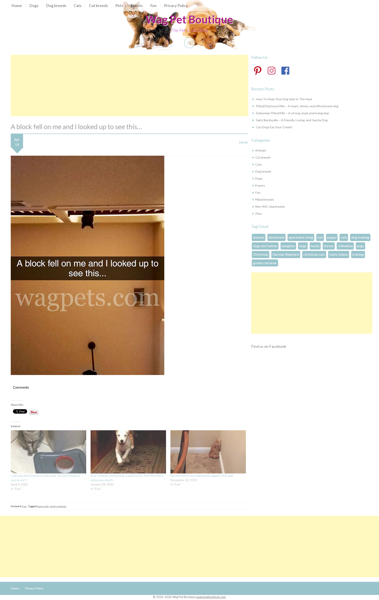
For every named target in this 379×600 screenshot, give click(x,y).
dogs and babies (265, 246)
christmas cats (314, 254)
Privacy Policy (176, 5)
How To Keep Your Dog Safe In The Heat (284, 99)
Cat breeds (98, 5)
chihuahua (345, 246)
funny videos (338, 254)
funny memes (58, 506)
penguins (288, 246)
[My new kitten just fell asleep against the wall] (208, 451)
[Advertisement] (129, 85)
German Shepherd (285, 254)
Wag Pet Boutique (189, 19)
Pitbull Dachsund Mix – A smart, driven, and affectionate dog (297, 106)
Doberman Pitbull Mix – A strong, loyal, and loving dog (292, 113)
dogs (303, 246)
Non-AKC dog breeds (270, 206)
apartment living (301, 237)
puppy (331, 237)
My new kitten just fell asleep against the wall (201, 475)
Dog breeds (56, 5)
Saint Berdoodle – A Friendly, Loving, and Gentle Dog (292, 120)
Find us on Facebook (268, 346)
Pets (119, 5)
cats (344, 237)
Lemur (243, 142)
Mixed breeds (264, 199)
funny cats (43, 506)
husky (315, 246)
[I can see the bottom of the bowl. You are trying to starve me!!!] (48, 451)
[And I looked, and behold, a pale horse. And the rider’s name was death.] (128, 451)
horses (329, 246)
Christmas (260, 254)
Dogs (34, 5)
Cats (78, 5)
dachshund (276, 237)
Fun (153, 5)
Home (16, 5)
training (358, 254)
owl (320, 237)
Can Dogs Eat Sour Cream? (274, 127)
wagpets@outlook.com (211, 597)
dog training (360, 237)
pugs (360, 246)
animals (258, 237)
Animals (260, 150)
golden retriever (265, 263)
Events (137, 5)
